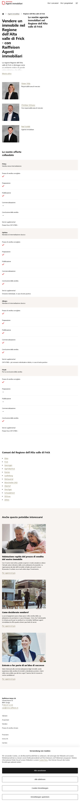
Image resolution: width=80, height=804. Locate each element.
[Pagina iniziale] (3, 14)
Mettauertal (8, 479)
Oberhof (7, 486)
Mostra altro (6, 74)
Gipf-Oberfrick (9, 469)
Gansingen (8, 465)
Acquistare (5, 720)
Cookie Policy (43, 760)
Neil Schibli (25, 126)
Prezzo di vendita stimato (10, 728)
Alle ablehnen (40, 779)
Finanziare (5, 735)
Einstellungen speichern (40, 797)
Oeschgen (8, 489)
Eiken (6, 458)
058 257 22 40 (8, 705)
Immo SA (5, 739)
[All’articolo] (24, 538)
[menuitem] (53, 3)
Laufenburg (8, 476)
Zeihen (6, 500)
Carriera (4, 743)
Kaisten (7, 472)
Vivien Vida (25, 83)
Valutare (4, 716)
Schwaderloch (9, 493)
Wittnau (7, 496)
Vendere (4, 724)
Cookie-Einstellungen (40, 788)
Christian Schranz (28, 105)
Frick (6, 462)
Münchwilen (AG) (11, 483)
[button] (76, 3)
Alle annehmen (40, 771)
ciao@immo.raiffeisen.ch (10, 708)
